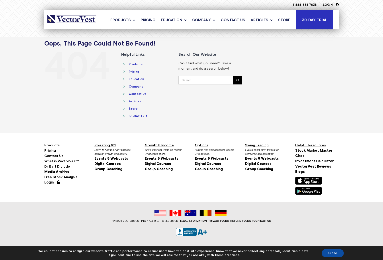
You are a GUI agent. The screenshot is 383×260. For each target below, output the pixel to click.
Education (136, 79)
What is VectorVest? (61, 161)
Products (136, 64)
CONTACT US (262, 220)
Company (136, 86)
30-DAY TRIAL (139, 116)
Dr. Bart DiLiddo (57, 166)
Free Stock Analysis (60, 177)
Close (332, 253)
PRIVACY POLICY (219, 220)
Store (133, 109)
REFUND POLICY (241, 220)
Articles (135, 101)
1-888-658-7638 (305, 5)
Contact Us (137, 94)
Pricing (134, 72)
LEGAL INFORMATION (193, 220)
